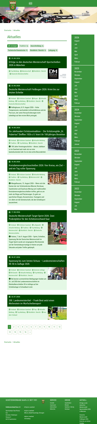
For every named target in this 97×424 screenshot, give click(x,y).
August (76, 41)
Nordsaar (67, 409)
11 (54, 327)
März (76, 58)
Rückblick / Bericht (37, 50)
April (76, 55)
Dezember (78, 113)
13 (10, 332)
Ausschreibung (36, 46)
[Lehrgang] (56, 50)
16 (25, 332)
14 (15, 332)
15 (20, 332)
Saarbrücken (68, 403)
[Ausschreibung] (42, 46)
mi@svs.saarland (29, 416)
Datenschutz (53, 407)
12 (59, 327)
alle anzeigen (12, 46)
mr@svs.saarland (29, 411)
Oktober (77, 75)
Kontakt (52, 403)
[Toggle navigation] (31, 3)
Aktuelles (16, 30)
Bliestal (67, 405)
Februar (77, 62)
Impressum (53, 405)
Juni (75, 48)
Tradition (23, 46)
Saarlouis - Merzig (69, 407)
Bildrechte (52, 409)
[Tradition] (27, 46)
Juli (75, 44)
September (78, 79)
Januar (76, 144)
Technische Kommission (17, 50)
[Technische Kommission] (26, 50)
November (78, 72)
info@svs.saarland (29, 407)
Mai (75, 51)
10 (49, 327)
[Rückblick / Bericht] (45, 50)
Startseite (7, 30)
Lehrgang (52, 50)
